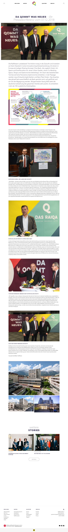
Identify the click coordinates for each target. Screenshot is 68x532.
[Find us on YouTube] (59, 525)
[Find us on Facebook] (61, 525)
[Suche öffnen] (63, 3)
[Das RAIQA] (34, 3)
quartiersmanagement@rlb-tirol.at (57, 514)
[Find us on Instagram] (63, 525)
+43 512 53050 (61, 515)
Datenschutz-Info (18, 526)
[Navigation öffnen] (4, 3)
